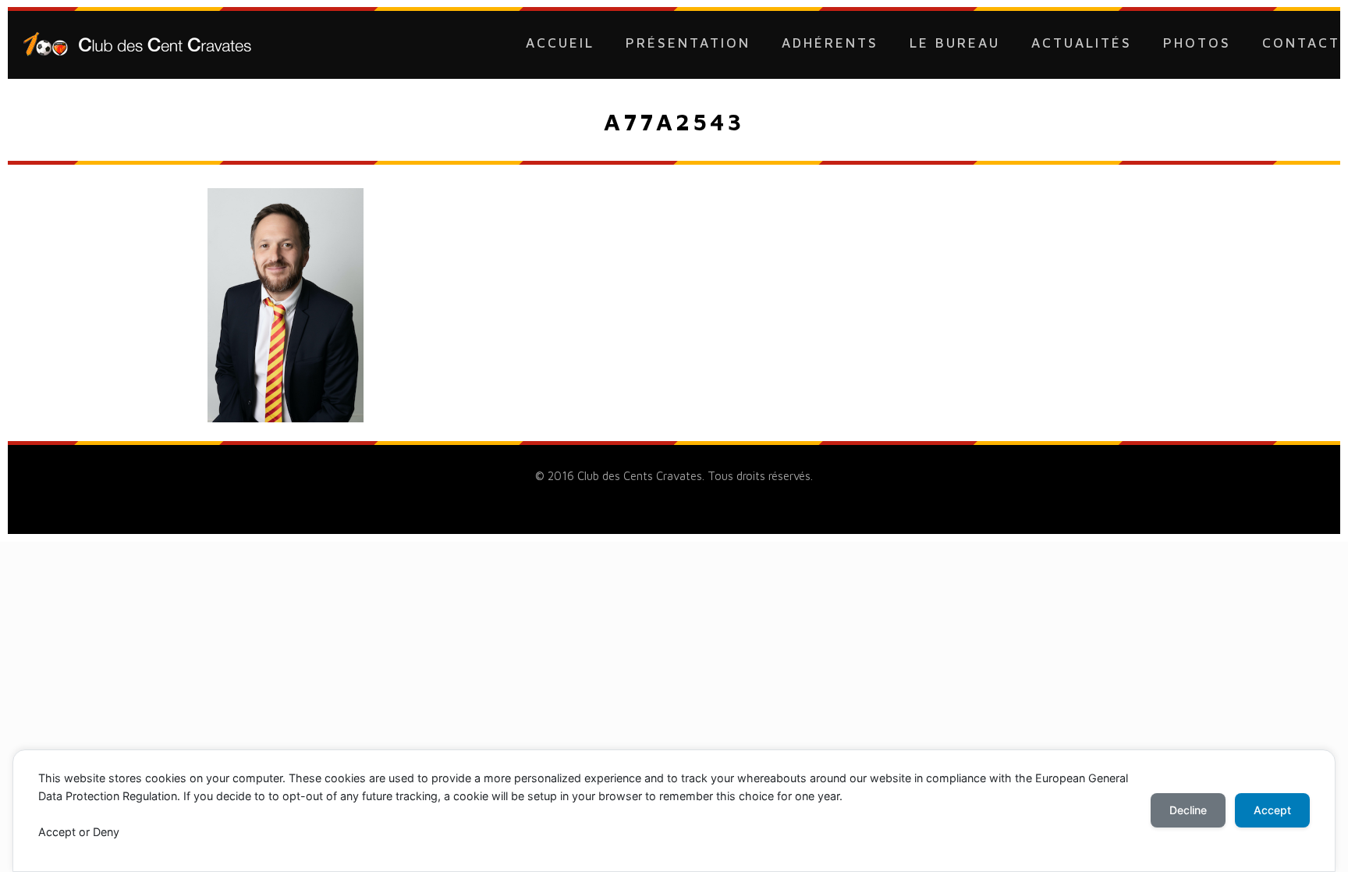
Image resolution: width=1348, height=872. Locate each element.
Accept (1272, 810)
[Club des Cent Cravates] (137, 43)
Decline (1188, 810)
